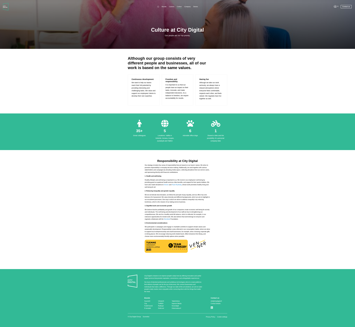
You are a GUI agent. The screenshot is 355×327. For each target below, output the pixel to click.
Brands (164, 6)
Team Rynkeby (177, 184)
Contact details (215, 303)
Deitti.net (161, 308)
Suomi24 (147, 301)
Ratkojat (161, 306)
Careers (171, 6)
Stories (195, 6)
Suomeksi (146, 316)
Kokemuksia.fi (176, 308)
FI (337, 6)
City (145, 303)
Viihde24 (161, 301)
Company (187, 6)
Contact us (346, 6)
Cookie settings (222, 317)
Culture (179, 6)
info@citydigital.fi (216, 301)
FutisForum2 (148, 306)
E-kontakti (147, 308)
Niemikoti (167, 219)
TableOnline (176, 301)
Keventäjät (175, 306)
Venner (166, 184)
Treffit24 (160, 303)
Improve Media (176, 303)
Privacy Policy (210, 317)
